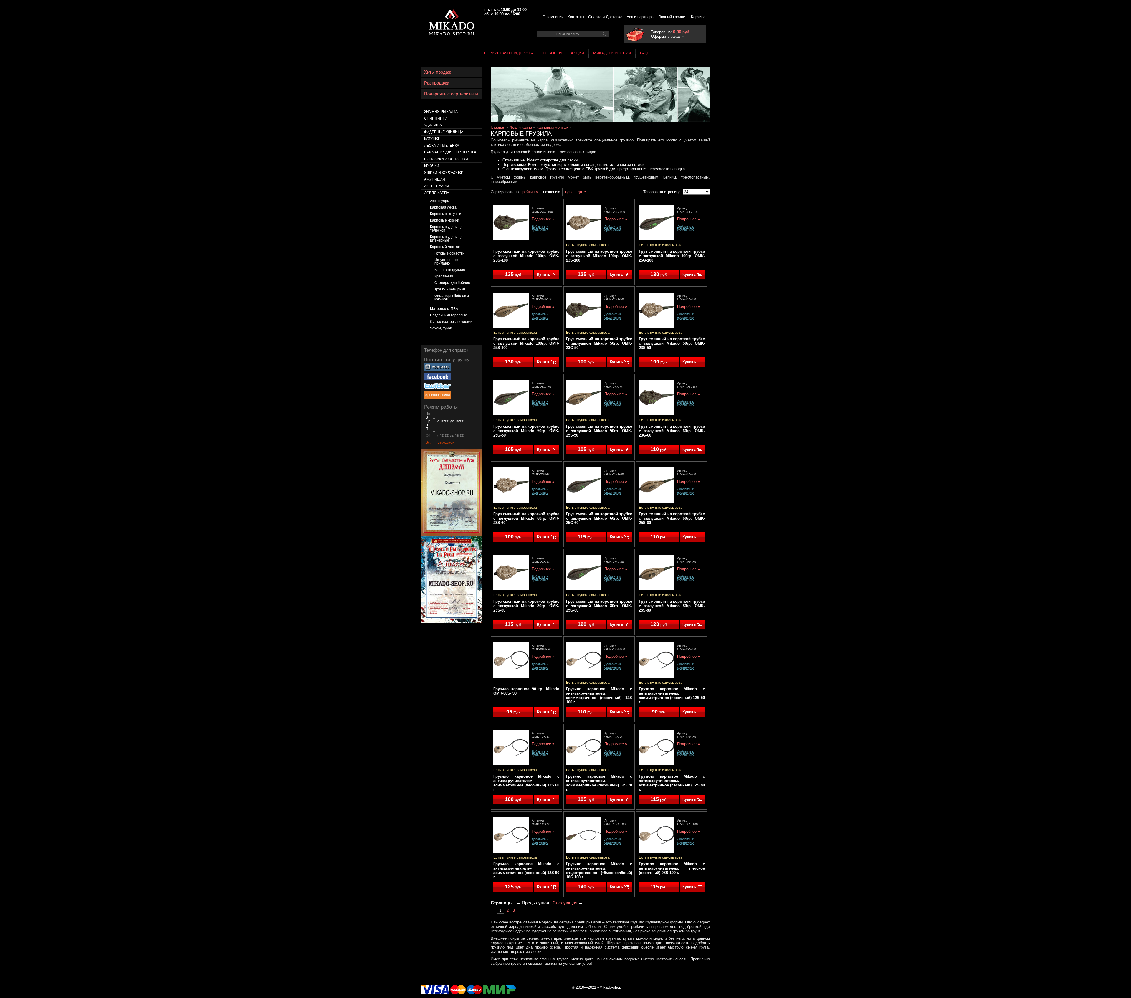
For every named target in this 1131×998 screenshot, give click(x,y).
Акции (577, 53)
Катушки (432, 139)
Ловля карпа (521, 127)
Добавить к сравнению (540, 228)
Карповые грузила (449, 270)
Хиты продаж (437, 72)
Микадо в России (612, 53)
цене (569, 192)
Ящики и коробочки (444, 172)
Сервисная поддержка (509, 53)
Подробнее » (543, 219)
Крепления (443, 276)
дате (582, 192)
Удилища (433, 125)
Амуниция (434, 179)
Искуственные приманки (446, 261)
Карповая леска (443, 207)
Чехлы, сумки (441, 328)
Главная (498, 127)
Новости (552, 53)
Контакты (576, 17)
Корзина (698, 17)
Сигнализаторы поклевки (451, 321)
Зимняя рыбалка (441, 111)
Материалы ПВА (444, 308)
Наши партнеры (640, 17)
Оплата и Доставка (605, 17)
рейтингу (530, 192)
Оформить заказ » (667, 36)
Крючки (431, 166)
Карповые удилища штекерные (446, 238)
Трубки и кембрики (449, 289)
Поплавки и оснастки (446, 159)
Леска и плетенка (441, 145)
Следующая (565, 902)
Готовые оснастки (449, 253)
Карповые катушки (445, 214)
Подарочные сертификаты (451, 94)
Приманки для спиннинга (450, 152)
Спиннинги (435, 118)
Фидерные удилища (443, 132)
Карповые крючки (444, 220)
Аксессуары (436, 186)
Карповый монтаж (552, 127)
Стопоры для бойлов (452, 283)
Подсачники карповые (448, 315)
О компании (553, 17)
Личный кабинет (672, 17)
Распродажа (436, 83)
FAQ (644, 53)
